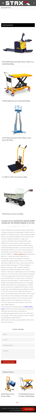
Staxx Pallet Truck (6, 7)
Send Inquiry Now (8, 362)
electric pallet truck (20, 254)
